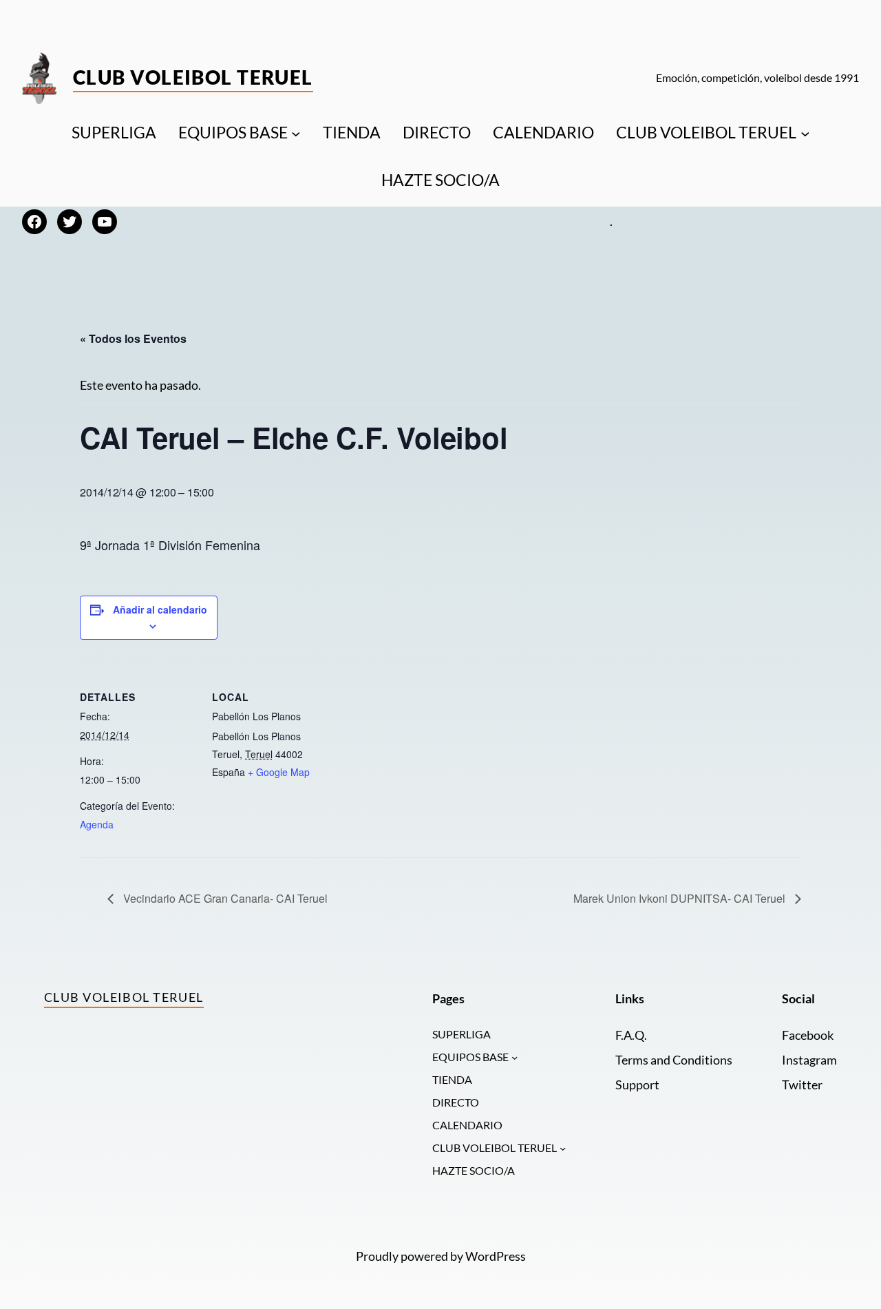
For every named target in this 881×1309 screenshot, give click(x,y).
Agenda (97, 824)
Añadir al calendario (160, 609)
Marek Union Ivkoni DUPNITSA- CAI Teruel (680, 898)
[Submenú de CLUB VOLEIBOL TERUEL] (805, 133)
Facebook (808, 1035)
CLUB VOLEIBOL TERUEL (706, 132)
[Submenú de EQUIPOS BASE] (296, 133)
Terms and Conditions (673, 1060)
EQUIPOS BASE (233, 132)
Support (637, 1085)
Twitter (802, 1085)
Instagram (809, 1060)
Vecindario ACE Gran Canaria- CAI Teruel (224, 898)
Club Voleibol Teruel (193, 77)
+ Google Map (279, 772)
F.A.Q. (631, 1035)
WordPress (495, 1256)
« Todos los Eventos (133, 338)
